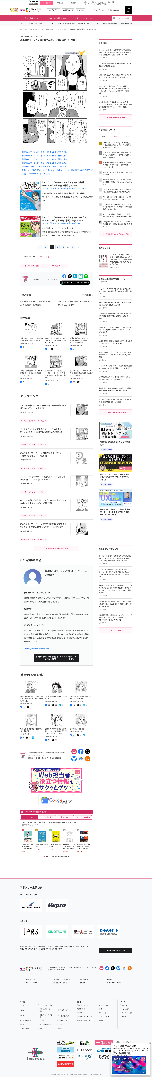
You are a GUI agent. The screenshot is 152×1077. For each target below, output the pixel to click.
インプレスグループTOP (114, 983)
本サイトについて (31, 979)
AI (46, 23)
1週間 (115, 137)
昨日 (103, 137)
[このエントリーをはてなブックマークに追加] (75, 276)
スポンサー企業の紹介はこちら (115, 951)
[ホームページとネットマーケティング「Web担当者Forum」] (104, 1043)
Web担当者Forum (31, 10)
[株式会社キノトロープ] (57, 931)
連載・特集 (80, 10)
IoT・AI (97, 2)
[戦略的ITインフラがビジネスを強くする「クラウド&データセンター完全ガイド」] (65, 1043)
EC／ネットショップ (45, 1024)
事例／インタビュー (105, 1005)
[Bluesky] (118, 968)
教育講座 (98, 4)
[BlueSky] (74, 758)
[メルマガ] (74, 751)
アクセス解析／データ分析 (66, 23)
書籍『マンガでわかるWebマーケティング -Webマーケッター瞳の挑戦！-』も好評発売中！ (57, 170)
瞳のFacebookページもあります (37, 173)
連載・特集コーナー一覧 (36, 29)
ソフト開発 (91, 2)
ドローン (93, 4)
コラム (80, 1013)
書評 (100, 1009)
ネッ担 (44, 758)
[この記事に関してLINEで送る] (86, 276)
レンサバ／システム (64, 1021)
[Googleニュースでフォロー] (124, 968)
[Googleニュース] (80, 758)
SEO (22, 23)
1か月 (127, 137)
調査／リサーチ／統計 (109, 23)
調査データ (81, 1009)
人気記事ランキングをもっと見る (117, 234)
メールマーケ (25, 1028)
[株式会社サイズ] (83, 931)
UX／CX (42, 1021)
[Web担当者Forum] (31, 969)
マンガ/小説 (102, 1013)
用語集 (124, 1017)
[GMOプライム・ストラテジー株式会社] (108, 931)
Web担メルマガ (68, 10)
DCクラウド (103, 2)
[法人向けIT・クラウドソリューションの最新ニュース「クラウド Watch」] (65, 1050)
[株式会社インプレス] (36, 1054)
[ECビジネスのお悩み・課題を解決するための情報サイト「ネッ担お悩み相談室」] (65, 1065)
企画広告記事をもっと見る (117, 412)
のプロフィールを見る (56, 658)
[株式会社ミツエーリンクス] (31, 905)
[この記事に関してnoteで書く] (81, 276)
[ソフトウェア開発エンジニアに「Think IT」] (84, 1043)
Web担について (100, 10)
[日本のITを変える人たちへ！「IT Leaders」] (84, 1050)
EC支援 (104, 4)
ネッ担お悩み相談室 (54, 758)
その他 (60, 1028)
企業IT (85, 2)
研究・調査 (111, 2)
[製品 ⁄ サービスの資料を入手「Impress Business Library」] (65, 1057)
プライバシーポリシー (32, 983)
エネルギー (87, 4)
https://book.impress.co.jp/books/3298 (62, 223)
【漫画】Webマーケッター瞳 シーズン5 (56, 29)
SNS (52, 23)
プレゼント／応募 (127, 1013)
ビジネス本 (47, 817)
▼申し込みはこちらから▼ (121, 1055)
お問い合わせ (84, 979)
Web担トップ (23, 29)
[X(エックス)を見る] (113, 968)
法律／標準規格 (26, 1021)
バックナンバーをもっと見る (58, 548)
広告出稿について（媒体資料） (62, 979)
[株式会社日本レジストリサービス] (31, 931)
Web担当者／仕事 (127, 23)
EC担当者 (60, 3)
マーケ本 (29, 817)
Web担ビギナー (53, 10)
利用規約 (109, 979)
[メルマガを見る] (101, 968)
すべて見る (117, 630)
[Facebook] (80, 751)
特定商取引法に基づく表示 (61, 983)
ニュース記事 (125, 1009)
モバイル (60, 1024)
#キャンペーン (45, 257)
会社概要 (82, 983)
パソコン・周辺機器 (83, 817)
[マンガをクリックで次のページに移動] (53, 141)
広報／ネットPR (26, 1024)
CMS (97, 23)
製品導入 (73, 3)
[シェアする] (64, 276)
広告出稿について (115, 10)
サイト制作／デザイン (85, 23)
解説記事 (124, 1005)
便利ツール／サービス (85, 1017)
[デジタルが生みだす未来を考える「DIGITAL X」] (84, 1057)
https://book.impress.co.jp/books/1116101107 (65, 188)
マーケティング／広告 (35, 23)
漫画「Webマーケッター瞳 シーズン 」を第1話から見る (44, 152)
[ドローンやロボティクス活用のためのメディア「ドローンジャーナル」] (104, 1057)
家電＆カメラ (65, 817)
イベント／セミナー (105, 1017)
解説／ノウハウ (83, 1005)
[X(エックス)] (87, 751)
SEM (41, 1028)
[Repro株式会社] (57, 905)
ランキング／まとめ (84, 1020)
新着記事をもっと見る (117, 117)
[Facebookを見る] (107, 968)
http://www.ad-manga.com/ (37, 648)
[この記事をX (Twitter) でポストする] (70, 276)
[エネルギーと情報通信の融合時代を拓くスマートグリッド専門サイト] (104, 1050)
